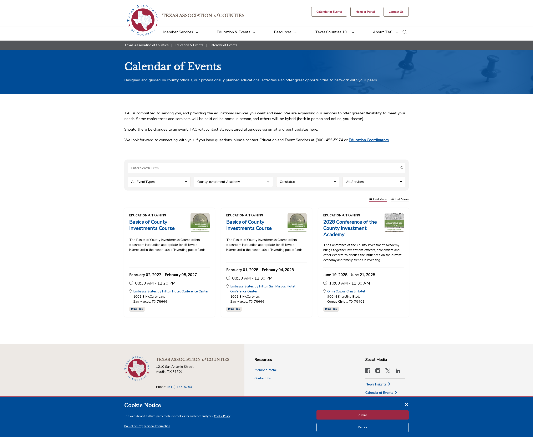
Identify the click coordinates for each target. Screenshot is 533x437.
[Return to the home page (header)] (142, 20)
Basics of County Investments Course (152, 225)
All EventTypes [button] (143, 182)
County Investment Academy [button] (218, 182)
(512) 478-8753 (179, 387)
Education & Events (189, 45)
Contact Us (262, 378)
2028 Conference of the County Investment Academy (350, 228)
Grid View (380, 199)
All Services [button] (355, 182)
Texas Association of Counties (146, 45)
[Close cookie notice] (407, 404)
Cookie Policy (222, 416)
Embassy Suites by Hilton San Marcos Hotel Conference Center (262, 289)
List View (402, 199)
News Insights (376, 384)
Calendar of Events (379, 392)
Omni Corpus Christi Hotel (346, 291)
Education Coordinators (369, 139)
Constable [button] (287, 182)
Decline (362, 427)
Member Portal (265, 370)
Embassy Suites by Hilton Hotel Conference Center (170, 291)
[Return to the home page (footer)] (136, 368)
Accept (363, 415)
